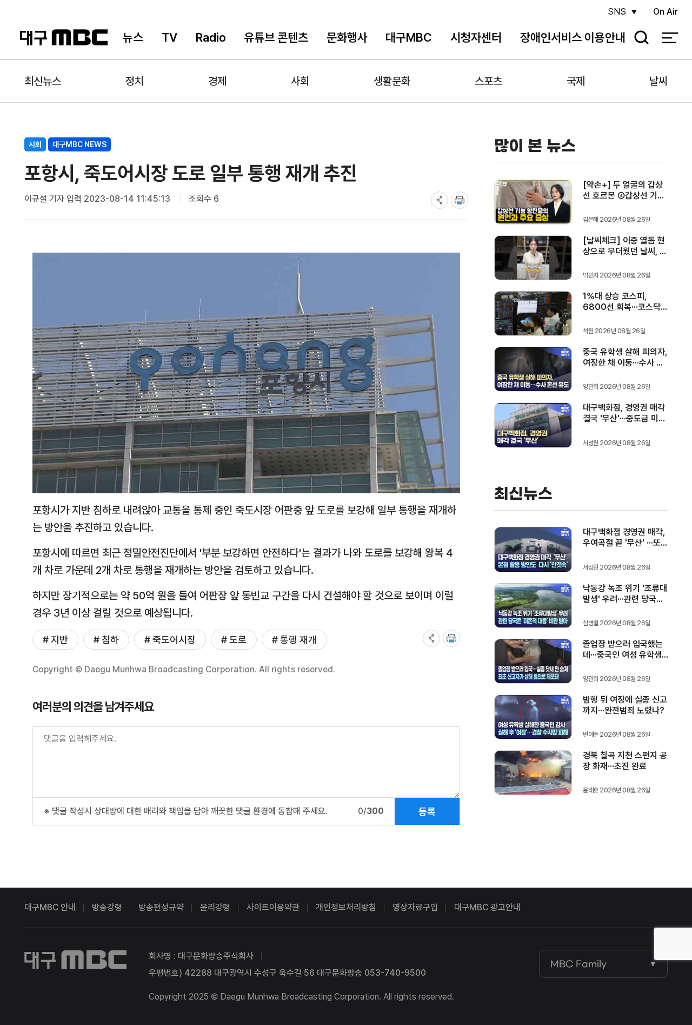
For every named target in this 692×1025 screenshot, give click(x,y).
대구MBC (64, 37)
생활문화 (392, 81)
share (439, 200)
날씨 (658, 81)
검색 (638, 38)
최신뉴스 (42, 81)
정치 (134, 81)
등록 (427, 811)
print (459, 200)
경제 (217, 81)
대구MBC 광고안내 (487, 907)
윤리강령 (215, 907)
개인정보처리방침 (346, 907)
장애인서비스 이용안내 (573, 37)
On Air (665, 11)
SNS (617, 11)
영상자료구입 (415, 907)
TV (169, 37)
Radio (211, 37)
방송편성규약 (161, 907)
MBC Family (578, 964)
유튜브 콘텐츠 (276, 37)
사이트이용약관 (273, 907)
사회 (300, 81)
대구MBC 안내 (50, 907)
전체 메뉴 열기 (670, 37)
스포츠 (488, 81)
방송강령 (107, 907)
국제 (576, 81)
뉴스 (133, 37)
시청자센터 (476, 37)
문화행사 (347, 37)
